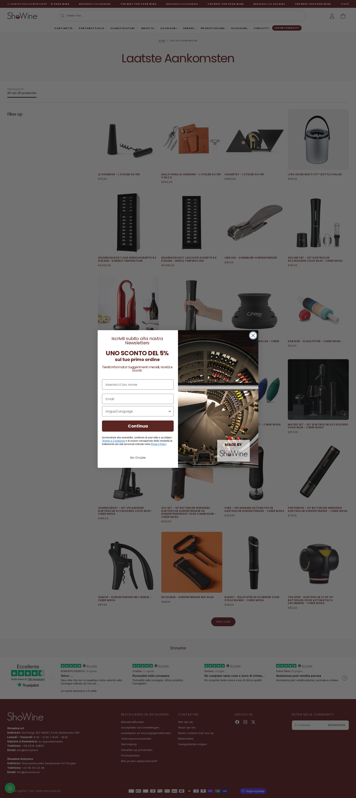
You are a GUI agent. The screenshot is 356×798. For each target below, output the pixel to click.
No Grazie (138, 457)
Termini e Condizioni (113, 440)
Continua (138, 426)
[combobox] (136, 411)
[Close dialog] (253, 335)
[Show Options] (170, 411)
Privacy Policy (158, 444)
